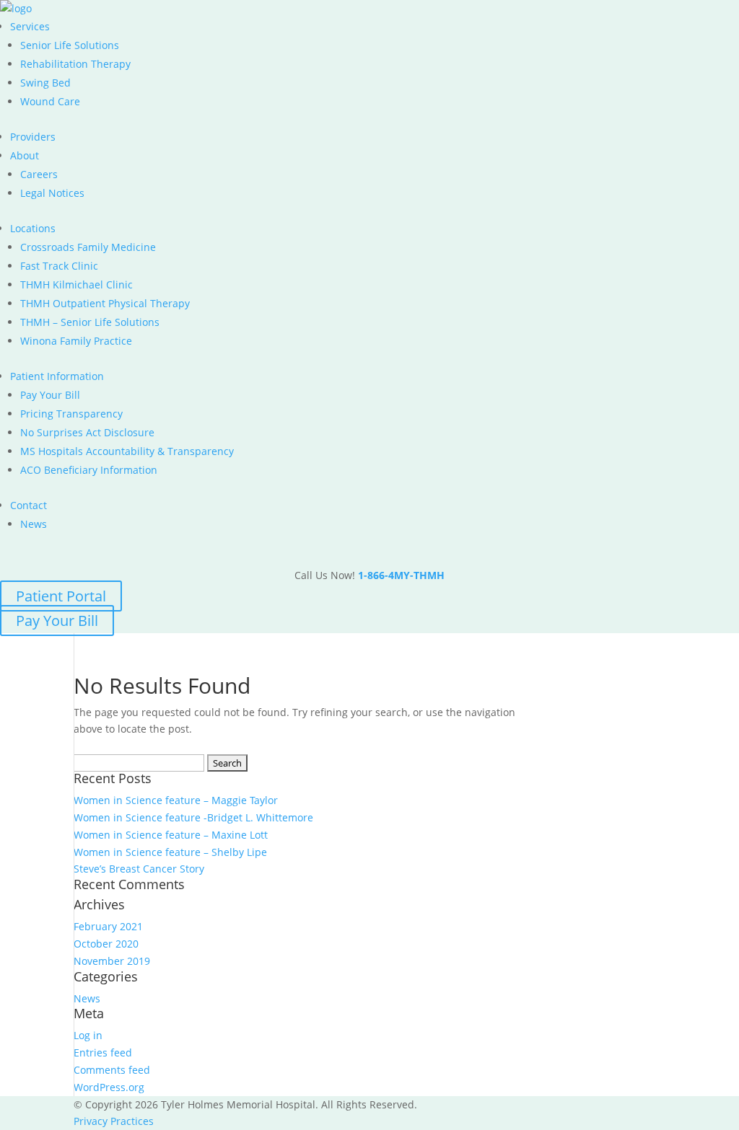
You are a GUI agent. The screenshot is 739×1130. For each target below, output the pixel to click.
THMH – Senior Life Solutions (89, 322)
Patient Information (57, 376)
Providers (33, 137)
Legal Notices (52, 193)
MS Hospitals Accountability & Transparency (127, 451)
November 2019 (112, 961)
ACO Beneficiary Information (88, 470)
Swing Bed (45, 82)
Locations (33, 228)
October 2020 (106, 943)
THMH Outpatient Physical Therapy (105, 303)
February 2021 (108, 926)
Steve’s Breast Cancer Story (139, 868)
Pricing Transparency (71, 413)
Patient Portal (61, 596)
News (33, 524)
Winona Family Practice (76, 341)
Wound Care (50, 101)
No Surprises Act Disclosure (87, 432)
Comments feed (112, 1070)
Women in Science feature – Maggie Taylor (176, 800)
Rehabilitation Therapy (75, 64)
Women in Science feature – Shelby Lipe (170, 852)
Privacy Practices (114, 1121)
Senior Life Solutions (69, 45)
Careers (39, 174)
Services (30, 26)
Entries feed (103, 1052)
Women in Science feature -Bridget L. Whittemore (193, 817)
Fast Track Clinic (59, 266)
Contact (28, 505)
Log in (88, 1035)
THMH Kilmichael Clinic (76, 284)
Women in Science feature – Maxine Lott (171, 835)
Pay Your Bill (50, 395)
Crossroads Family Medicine (88, 247)
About (24, 155)
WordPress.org (109, 1087)
